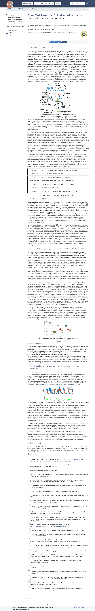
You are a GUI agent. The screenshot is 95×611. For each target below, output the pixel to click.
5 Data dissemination (12, 30)
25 (68, 209)
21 (79, 407)
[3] (28, 469)
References (9, 32)
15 (53, 235)
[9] (28, 499)
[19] (28, 553)
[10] (28, 504)
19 (80, 219)
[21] (28, 564)
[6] (28, 484)
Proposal (10, 35)
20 (56, 226)
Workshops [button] (44, 3)
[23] (28, 575)
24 (31, 220)
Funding (15, 9)
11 (73, 226)
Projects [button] (51, 3)
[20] (28, 558)
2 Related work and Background (14, 19)
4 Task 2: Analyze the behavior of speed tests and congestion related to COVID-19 (16, 26)
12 (55, 54)
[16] (28, 538)
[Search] (87, 3)
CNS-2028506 (40, 32)
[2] (28, 463)
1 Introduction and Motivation (14, 17)
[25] (28, 586)
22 (49, 226)
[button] (27, 3)
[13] (28, 523)
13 (44, 164)
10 (63, 226)
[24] (28, 581)
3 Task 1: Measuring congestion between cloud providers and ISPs (15, 22)
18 (55, 317)
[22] (28, 570)
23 (28, 231)
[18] (28, 549)
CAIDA (9, 9)
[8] (28, 493)
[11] (28, 510)
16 (44, 215)
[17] (28, 543)
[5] (28, 478)
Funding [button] (58, 3)
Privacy (83, 607)
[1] (28, 457)
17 (53, 271)
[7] (28, 489)
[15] (28, 532)
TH (40, 598)
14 (59, 202)
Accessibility (77, 607)
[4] (28, 473)
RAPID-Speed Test (23, 9)
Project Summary (54, 42)
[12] (28, 516)
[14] (28, 528)
